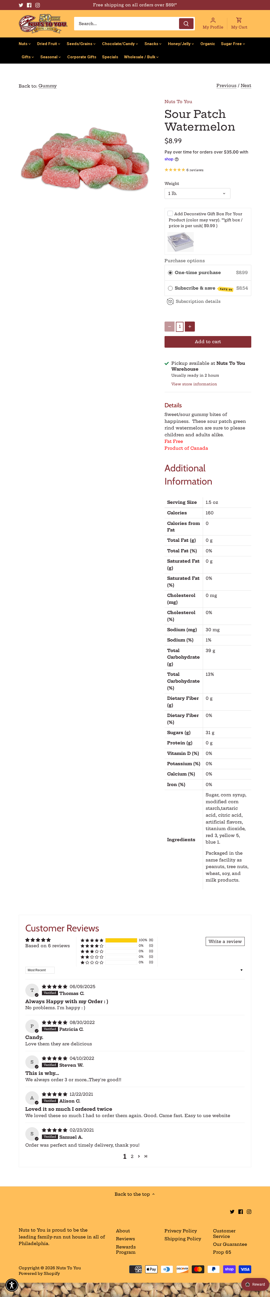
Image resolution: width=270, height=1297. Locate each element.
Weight (172, 183)
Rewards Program (126, 1249)
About (123, 1230)
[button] (92, 940)
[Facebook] (29, 5)
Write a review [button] (225, 941)
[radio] (170, 272)
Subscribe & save (203, 288)
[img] (55, 986)
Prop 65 (222, 1252)
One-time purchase (198, 272)
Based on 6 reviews (47, 945)
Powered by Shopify (39, 1273)
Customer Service (224, 1233)
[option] (85, 159)
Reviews (125, 1238)
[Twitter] (21, 5)
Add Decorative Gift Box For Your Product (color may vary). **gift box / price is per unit (205, 220)
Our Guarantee (230, 1244)
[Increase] (190, 327)
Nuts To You (178, 101)
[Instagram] (37, 5)
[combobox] (134, 24)
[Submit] (186, 23)
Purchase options (185, 260)
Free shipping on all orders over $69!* (135, 4)
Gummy (47, 85)
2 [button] (132, 1156)
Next (246, 85)
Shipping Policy (183, 1238)
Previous (226, 85)
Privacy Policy (181, 1230)
